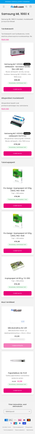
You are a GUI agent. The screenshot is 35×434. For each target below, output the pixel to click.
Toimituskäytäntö (8, 430)
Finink (9, 427)
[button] (4, 7)
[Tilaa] (29, 411)
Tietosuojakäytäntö (18, 427)
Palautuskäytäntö (20, 430)
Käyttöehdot (30, 430)
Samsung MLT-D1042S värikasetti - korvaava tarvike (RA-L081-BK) (17, 66)
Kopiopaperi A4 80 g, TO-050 (17, 278)
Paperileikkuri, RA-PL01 (17, 373)
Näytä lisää (5, 39)
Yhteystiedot (28, 427)
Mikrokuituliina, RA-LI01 (17, 328)
